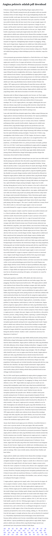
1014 (24, 530)
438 (9, 528)
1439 (26, 534)
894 (44, 530)
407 (37, 532)
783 (17, 528)
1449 (17, 534)
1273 (38, 534)
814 (30, 534)
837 (13, 528)
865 (46, 534)
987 (36, 530)
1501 (19, 530)
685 (37, 528)
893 (29, 528)
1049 (29, 532)
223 (33, 528)
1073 (9, 532)
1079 (5, 532)
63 (4, 530)
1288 (25, 528)
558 (8, 534)
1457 (5, 528)
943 (45, 532)
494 (13, 532)
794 (21, 532)
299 (4, 534)
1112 (12, 534)
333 (33, 532)
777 (28, 530)
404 (17, 532)
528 (8, 530)
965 (15, 530)
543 (42, 534)
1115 (32, 530)
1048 (21, 528)
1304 (21, 534)
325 (41, 532)
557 (41, 528)
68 (11, 530)
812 (25, 532)
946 (34, 534)
